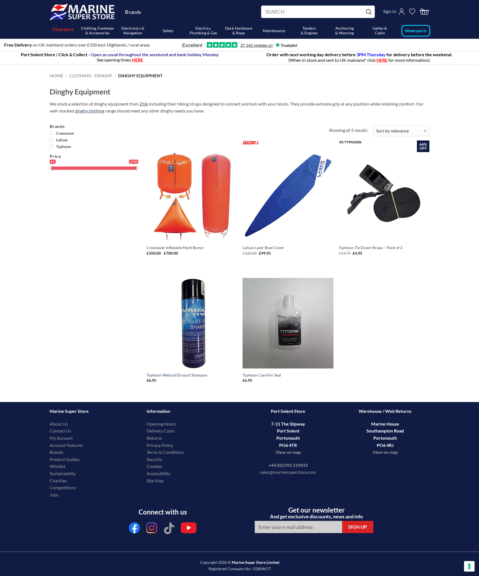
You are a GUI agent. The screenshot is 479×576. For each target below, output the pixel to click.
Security (154, 459)
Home (56, 75)
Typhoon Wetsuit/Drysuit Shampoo (177, 375)
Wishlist (57, 466)
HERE (382, 60)
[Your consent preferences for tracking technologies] (469, 566)
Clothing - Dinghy (90, 75)
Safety (168, 30)
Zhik (143, 103)
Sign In (389, 11)
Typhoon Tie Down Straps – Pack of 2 (370, 247)
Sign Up (357, 527)
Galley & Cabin (380, 30)
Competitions (63, 487)
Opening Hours (161, 423)
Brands (133, 12)
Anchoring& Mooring (344, 30)
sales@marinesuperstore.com (288, 472)
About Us (59, 423)
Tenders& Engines (309, 30)
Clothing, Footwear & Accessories (97, 30)
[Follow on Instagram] (152, 529)
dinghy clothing (89, 110)
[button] (424, 11)
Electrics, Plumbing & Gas (203, 30)
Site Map (155, 480)
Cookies (154, 466)
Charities (59, 480)
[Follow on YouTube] (189, 529)
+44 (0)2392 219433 (288, 465)
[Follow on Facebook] (134, 529)
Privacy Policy (160, 445)
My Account (61, 438)
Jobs (54, 494)
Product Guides (65, 459)
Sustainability (63, 473)
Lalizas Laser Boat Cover (263, 247)
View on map (288, 452)
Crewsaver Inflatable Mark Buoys (175, 247)
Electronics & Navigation (132, 30)
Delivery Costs (161, 430)
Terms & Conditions (165, 452)
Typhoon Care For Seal (262, 375)
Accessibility (158, 473)
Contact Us (60, 430)
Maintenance (274, 30)
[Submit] (369, 12)
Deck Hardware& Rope (238, 30)
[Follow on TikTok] (169, 529)
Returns (154, 438)
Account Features (66, 445)
